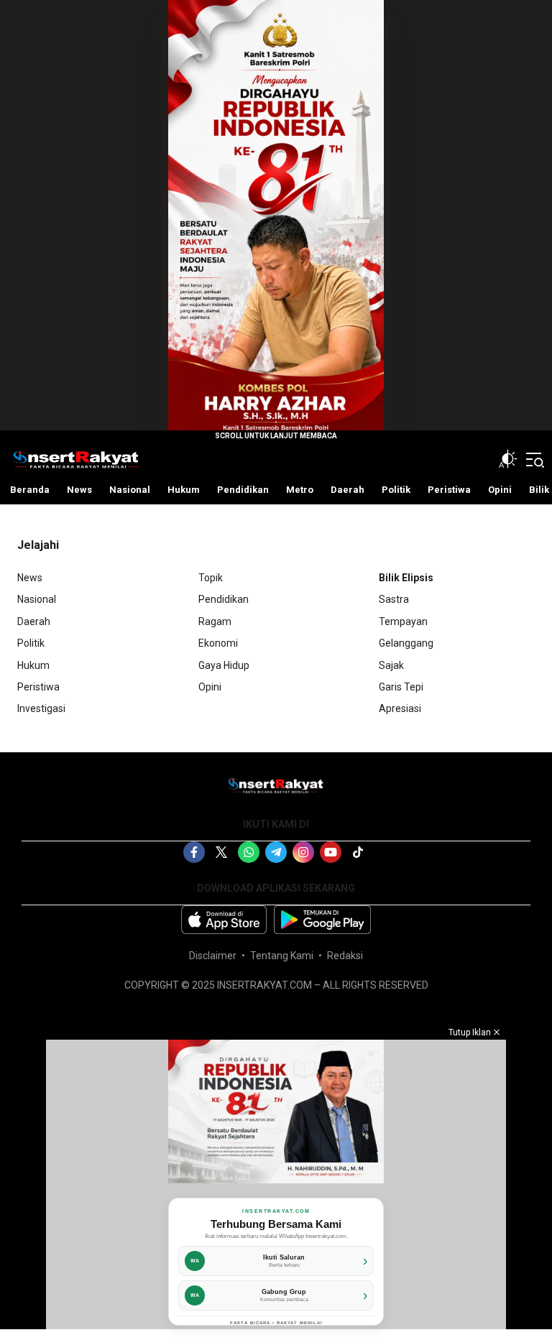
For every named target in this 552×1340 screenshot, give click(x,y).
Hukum (33, 665)
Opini (209, 687)
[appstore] (224, 919)
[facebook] (194, 852)
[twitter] (221, 852)
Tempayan (403, 621)
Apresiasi (400, 708)
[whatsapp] (248, 852)
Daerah (33, 621)
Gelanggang (406, 643)
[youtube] (330, 852)
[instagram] (303, 852)
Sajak (391, 665)
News (29, 577)
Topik (210, 577)
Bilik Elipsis (406, 577)
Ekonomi (218, 643)
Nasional (36, 599)
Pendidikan (223, 599)
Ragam (214, 621)
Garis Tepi (401, 687)
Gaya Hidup (223, 665)
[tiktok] (358, 852)
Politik (31, 643)
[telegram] (276, 852)
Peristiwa (38, 687)
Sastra (394, 599)
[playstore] (322, 919)
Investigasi (41, 708)
